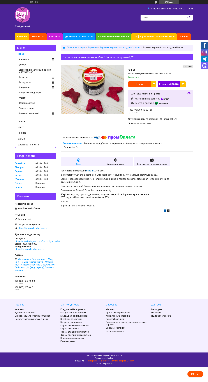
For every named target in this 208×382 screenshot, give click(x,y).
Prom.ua (118, 355)
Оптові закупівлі (27, 103)
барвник (90, 170)
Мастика (110, 309)
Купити (139, 84)
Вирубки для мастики (71, 319)
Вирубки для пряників (71, 322)
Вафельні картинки (115, 328)
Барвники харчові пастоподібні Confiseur (120, 47)
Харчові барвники (115, 319)
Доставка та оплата (77, 36)
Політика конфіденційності (122, 361)
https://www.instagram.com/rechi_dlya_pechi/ (37, 241)
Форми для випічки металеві (74, 332)
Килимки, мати (67, 341)
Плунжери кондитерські (72, 338)
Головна (22, 36)
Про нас (22, 132)
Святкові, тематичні (29, 113)
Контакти (54, 36)
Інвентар (23, 77)
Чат (197, 374)
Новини (21, 121)
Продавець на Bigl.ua (104, 358)
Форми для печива (69, 328)
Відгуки (21, 138)
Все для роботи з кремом (73, 312)
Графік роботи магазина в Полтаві (154, 36)
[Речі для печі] (22, 15)
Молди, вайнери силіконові (74, 316)
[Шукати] (189, 18)
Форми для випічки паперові (74, 325)
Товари (36, 36)
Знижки (183, 36)
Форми (22, 98)
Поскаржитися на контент (98, 361)
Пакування (24, 87)
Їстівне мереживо (115, 331)
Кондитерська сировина (118, 316)
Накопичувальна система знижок (31, 319)
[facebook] (165, 211)
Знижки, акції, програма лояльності (32, 316)
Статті (21, 127)
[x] (168, 211)
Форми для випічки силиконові (75, 335)
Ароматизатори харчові (118, 312)
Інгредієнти (25, 82)
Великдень (156, 309)
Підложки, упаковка (161, 316)
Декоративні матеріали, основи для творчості (35, 71)
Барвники (93, 47)
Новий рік (156, 312)
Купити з (163, 84)
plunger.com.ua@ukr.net (29, 224)
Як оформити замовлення (113, 36)
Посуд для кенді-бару (30, 92)
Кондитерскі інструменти (73, 309)
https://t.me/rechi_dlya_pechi (32, 228)
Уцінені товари (26, 108)
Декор (22, 64)
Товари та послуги (76, 47)
